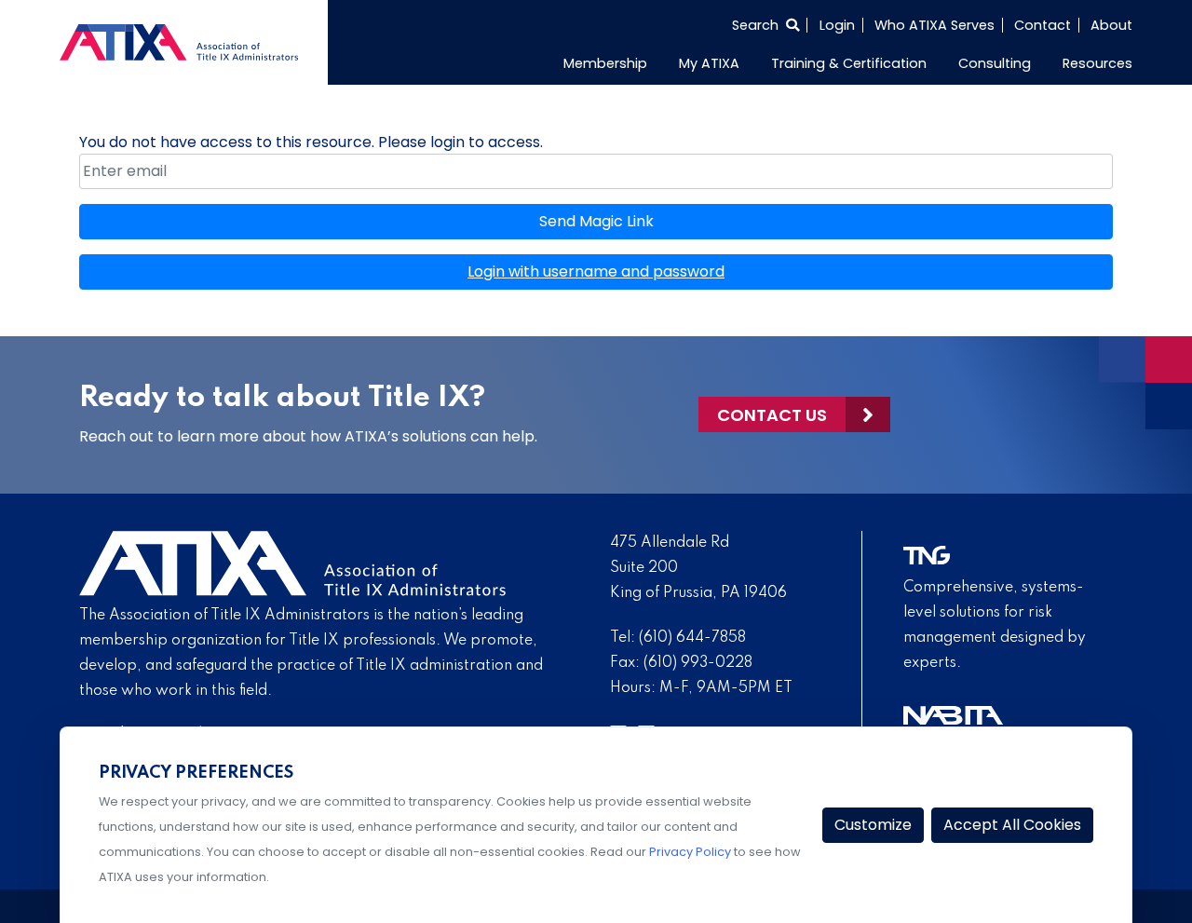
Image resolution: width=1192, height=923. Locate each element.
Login (837, 25)
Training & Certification (849, 63)
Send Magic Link (596, 221)
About (1111, 25)
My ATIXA (709, 63)
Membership (605, 63)
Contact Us (772, 415)
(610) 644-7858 (692, 638)
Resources (1097, 63)
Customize (873, 824)
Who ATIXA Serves (934, 25)
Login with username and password (596, 271)
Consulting (994, 63)
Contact (1042, 25)
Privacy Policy (690, 852)
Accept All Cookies (1012, 824)
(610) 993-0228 (697, 663)
